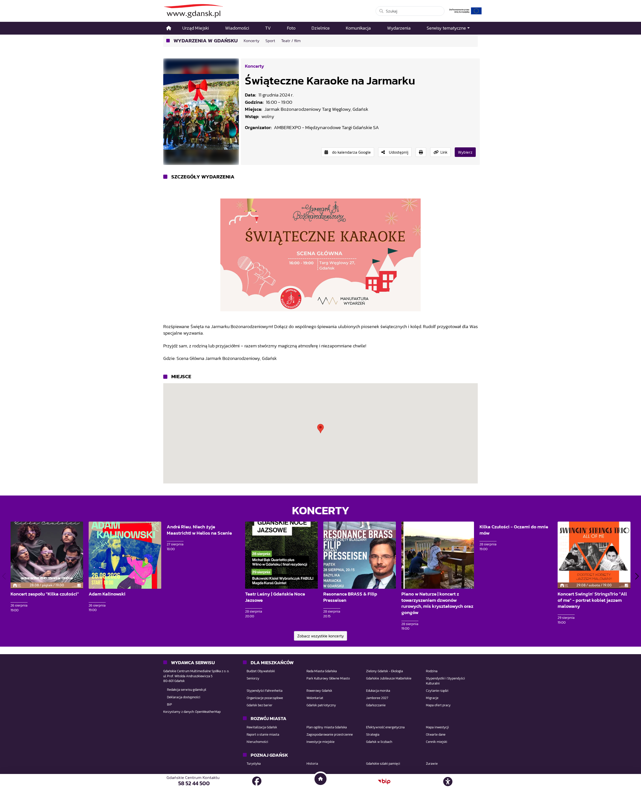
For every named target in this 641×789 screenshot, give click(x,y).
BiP (169, 704)
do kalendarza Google (351, 152)
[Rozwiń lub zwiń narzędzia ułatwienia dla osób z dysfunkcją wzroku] (447, 781)
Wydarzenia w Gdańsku (206, 41)
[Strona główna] (168, 28)
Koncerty (254, 65)
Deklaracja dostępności (183, 697)
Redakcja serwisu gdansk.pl (186, 689)
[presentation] (4, 576)
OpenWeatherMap (208, 711)
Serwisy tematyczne (446, 28)
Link (443, 152)
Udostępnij (398, 152)
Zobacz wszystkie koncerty (320, 636)
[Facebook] (256, 781)
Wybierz (465, 152)
